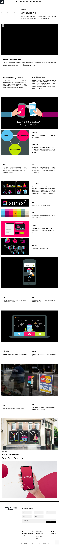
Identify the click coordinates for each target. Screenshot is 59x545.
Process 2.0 (19, 1)
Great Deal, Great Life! (13, 458)
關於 (24, 1)
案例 (31, 1)
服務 (27, 1)
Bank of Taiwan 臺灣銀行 (11, 455)
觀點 (34, 1)
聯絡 (37, 1)
